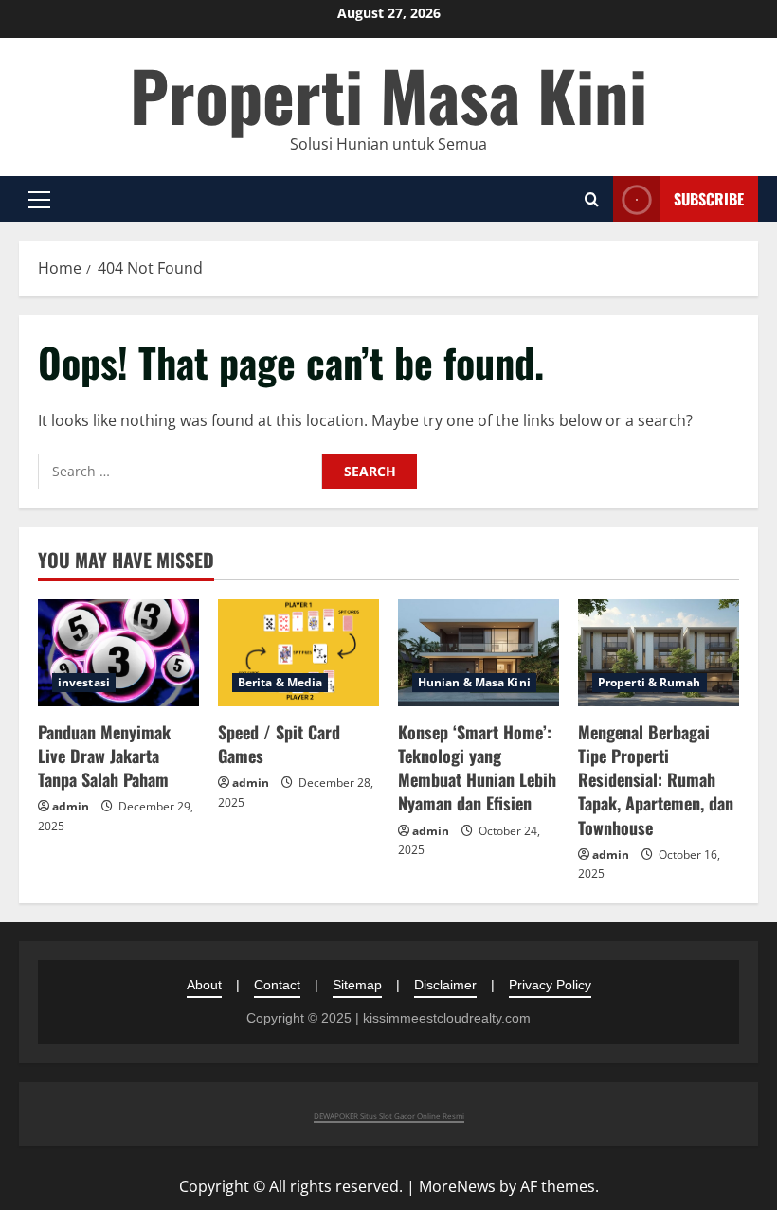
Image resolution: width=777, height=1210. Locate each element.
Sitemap (357, 984)
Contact (277, 984)
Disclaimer (445, 984)
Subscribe (709, 198)
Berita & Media (280, 682)
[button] (39, 200)
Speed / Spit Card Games (279, 744)
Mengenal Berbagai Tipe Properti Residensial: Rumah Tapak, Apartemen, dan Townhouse (655, 780)
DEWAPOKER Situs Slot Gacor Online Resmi (389, 1116)
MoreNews (457, 1186)
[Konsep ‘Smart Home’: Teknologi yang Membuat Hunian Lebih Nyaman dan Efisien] (478, 652)
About (204, 984)
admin (70, 806)
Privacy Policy (550, 984)
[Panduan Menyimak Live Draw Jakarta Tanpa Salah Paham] (118, 652)
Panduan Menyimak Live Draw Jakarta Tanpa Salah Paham (104, 756)
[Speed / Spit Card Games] (298, 652)
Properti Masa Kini (388, 94)
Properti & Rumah (649, 682)
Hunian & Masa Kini (474, 682)
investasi (84, 682)
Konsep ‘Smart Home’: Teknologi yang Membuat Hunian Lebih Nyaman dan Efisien (477, 768)
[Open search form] (592, 199)
